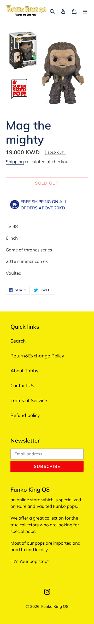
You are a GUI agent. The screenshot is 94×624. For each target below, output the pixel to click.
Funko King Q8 (54, 606)
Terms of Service (28, 400)
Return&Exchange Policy (37, 356)
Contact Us (22, 385)
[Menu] (85, 11)
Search (18, 341)
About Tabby (24, 371)
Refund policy (25, 415)
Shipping (15, 161)
